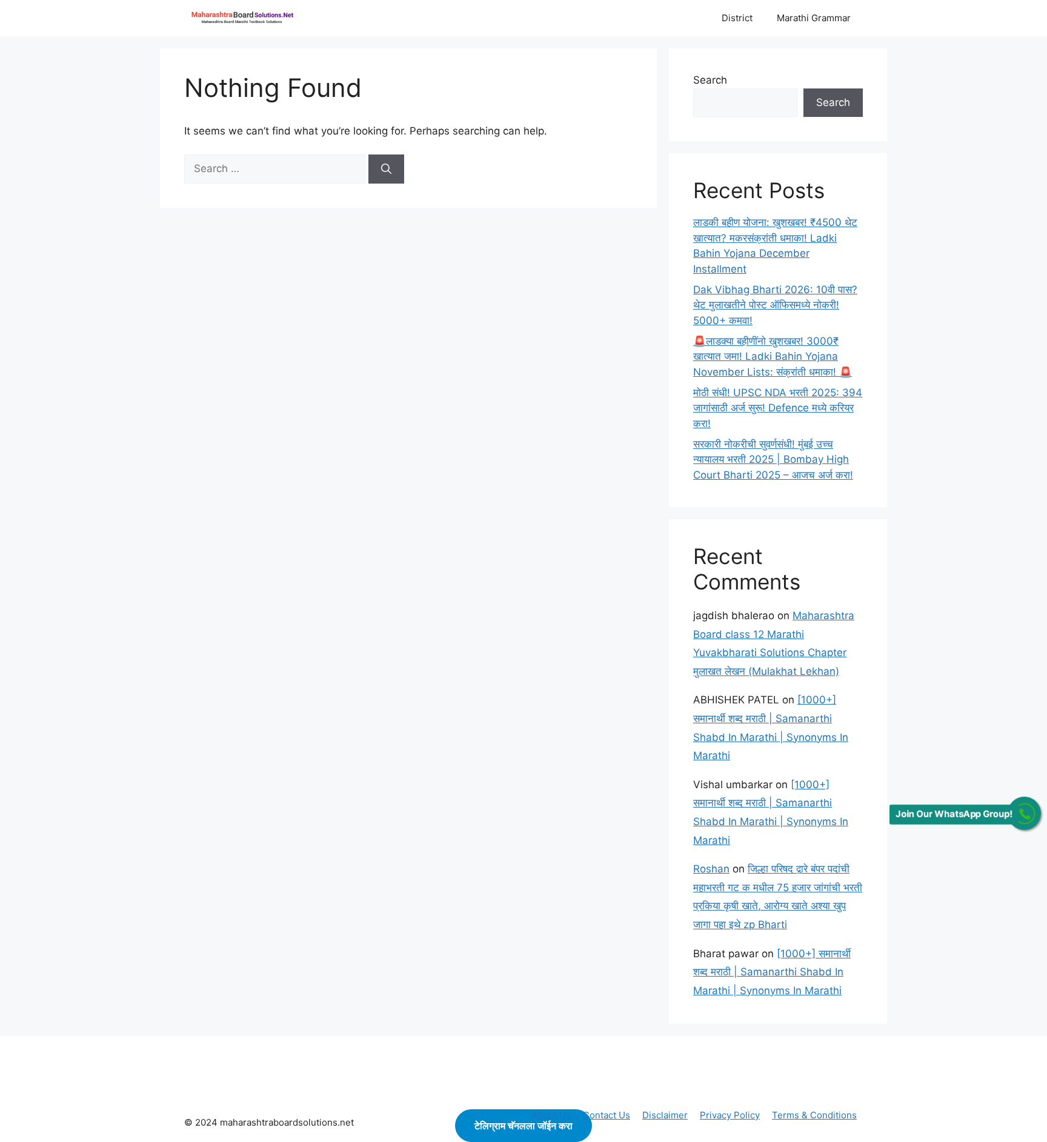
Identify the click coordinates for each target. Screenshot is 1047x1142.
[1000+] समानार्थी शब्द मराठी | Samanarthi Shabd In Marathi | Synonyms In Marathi (772, 972)
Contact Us (606, 1115)
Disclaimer (665, 1115)
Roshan (711, 869)
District (737, 18)
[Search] (386, 169)
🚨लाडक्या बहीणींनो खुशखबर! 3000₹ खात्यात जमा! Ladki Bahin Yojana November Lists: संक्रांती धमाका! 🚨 (772, 356)
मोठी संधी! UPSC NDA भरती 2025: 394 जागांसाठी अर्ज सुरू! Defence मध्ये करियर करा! (777, 408)
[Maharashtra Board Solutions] (244, 18)
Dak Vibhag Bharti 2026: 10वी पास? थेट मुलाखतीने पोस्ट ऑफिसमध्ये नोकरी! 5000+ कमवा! (775, 305)
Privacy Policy (730, 1115)
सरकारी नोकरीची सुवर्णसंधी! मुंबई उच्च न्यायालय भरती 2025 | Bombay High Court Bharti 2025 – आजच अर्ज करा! (773, 459)
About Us (551, 1115)
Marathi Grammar (814, 18)
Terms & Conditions (814, 1115)
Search (710, 80)
